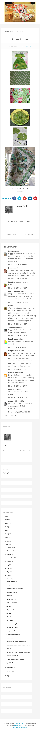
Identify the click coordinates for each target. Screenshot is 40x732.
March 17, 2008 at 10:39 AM (18, 302)
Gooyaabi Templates (20, 727)
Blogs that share (11, 609)
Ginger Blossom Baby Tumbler (15, 659)
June (8, 568)
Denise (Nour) (13, 372)
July (8, 565)
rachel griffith (13, 401)
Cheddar (9, 595)
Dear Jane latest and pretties (15, 585)
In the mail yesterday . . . (14, 655)
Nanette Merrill (21, 206)
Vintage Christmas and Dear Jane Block (18, 652)
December (10, 547)
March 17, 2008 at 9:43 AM (17, 279)
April (8, 575)
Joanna (11, 268)
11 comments (26, 46)
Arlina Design (18, 726)
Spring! (9, 606)
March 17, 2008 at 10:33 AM (18, 288)
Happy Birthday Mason (13, 624)
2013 (6, 527)
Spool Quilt (10, 662)
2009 (6, 541)
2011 (6, 534)
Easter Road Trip (11, 599)
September (10, 557)
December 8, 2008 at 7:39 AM (19, 412)
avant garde (10, 638)
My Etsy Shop (7, 473)
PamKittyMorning (15, 282)
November (10, 550)
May (8, 572)
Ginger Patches (14, 351)
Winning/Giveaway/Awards (15, 588)
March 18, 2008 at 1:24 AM (17, 386)
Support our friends (12, 627)
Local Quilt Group (12, 592)
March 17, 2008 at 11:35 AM (18, 324)
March (8, 579)
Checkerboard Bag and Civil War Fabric (18, 645)
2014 (6, 523)
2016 (6, 516)
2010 (6, 537)
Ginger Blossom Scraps (13, 634)
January (9, 671)
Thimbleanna (13, 327)
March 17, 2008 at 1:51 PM (17, 336)
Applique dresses (12, 581)
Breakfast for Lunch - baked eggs (16, 641)
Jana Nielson (13, 339)
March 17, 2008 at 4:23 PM (17, 347)
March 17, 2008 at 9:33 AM (17, 264)
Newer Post (11, 234)
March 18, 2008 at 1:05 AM (17, 369)
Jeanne (11, 251)
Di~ (9, 305)
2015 (6, 520)
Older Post (29, 234)
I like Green (10, 617)
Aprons (9, 613)
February (9, 667)
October (9, 554)
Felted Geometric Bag (13, 602)
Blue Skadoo (10, 620)
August (9, 561)
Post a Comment (10, 415)
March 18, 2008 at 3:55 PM (17, 398)
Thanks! (9, 648)
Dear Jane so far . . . (12, 631)
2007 (6, 676)
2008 (6, 544)
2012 (6, 530)
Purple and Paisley (15, 291)
